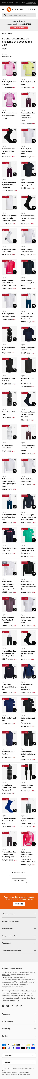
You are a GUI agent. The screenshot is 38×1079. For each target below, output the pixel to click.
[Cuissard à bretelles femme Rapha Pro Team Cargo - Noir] (9, 638)
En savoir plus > (31, 3)
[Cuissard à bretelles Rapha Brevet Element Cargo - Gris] (28, 805)
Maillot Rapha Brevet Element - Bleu (28, 348)
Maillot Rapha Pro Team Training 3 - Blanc (27, 151)
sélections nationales (24, 979)
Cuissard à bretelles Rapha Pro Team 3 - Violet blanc (9, 184)
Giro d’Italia (26, 991)
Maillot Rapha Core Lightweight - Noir (27, 183)
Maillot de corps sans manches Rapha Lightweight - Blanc (9, 218)
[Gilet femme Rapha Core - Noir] (9, 365)
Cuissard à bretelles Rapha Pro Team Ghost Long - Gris (9, 854)
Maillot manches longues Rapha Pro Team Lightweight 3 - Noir (28, 585)
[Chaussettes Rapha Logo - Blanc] (9, 236)
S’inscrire (19, 904)
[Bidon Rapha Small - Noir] (9, 334)
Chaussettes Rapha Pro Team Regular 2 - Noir (28, 653)
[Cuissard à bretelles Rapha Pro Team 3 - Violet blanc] (9, 169)
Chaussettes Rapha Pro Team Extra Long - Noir (28, 218)
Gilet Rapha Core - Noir (27, 379)
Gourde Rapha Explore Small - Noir (9, 786)
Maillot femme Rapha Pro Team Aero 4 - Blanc (28, 620)
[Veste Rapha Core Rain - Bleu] (28, 671)
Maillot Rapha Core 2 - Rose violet (9, 83)
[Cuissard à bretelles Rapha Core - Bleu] (28, 301)
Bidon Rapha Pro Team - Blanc (7, 446)
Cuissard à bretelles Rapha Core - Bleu (28, 315)
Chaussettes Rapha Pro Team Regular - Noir (9, 151)
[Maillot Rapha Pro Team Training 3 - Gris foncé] (28, 267)
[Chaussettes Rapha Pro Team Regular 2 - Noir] (28, 638)
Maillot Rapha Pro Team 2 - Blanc (27, 480)
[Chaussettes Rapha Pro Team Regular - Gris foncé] (28, 399)
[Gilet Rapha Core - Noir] (28, 365)
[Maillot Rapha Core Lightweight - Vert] (28, 535)
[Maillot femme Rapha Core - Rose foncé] (9, 100)
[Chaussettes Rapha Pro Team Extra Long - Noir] (28, 202)
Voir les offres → (19, 28)
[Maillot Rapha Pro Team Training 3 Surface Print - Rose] (9, 267)
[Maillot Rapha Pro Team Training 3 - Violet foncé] (9, 604)
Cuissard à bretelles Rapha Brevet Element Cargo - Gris (28, 820)
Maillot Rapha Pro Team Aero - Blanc (8, 315)
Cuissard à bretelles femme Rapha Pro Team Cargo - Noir (9, 653)
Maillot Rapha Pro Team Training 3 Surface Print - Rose (9, 282)
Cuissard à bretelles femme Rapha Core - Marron (28, 447)
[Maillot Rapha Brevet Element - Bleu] (28, 334)
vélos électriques (24, 982)
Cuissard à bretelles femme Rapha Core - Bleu (9, 517)
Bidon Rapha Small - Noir (9, 348)
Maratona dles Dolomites (20, 993)
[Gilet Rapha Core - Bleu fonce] (9, 738)
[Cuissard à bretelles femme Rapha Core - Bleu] (9, 501)
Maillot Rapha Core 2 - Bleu (9, 719)
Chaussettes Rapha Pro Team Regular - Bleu (9, 820)
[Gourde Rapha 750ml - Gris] (9, 398)
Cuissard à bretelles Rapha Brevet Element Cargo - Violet (28, 116)
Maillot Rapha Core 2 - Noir (28, 719)
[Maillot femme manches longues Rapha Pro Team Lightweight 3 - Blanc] (9, 568)
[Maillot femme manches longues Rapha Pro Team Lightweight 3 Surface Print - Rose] (28, 839)
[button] (35, 9)
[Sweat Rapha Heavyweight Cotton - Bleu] (9, 671)
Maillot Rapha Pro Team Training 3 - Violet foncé (8, 620)
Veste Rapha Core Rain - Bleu (27, 686)
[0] (31, 9)
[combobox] (19, 15)
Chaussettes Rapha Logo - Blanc (9, 250)
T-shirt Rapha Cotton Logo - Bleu (9, 549)
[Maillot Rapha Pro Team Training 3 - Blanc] (28, 135)
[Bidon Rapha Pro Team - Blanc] (9, 432)
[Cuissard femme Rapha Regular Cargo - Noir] (28, 738)
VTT (14, 982)
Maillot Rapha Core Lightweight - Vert (27, 549)
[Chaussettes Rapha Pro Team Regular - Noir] (9, 135)
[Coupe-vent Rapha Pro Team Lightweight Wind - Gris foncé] (28, 501)
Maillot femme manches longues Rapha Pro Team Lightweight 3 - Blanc (9, 585)
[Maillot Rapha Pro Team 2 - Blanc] (28, 466)
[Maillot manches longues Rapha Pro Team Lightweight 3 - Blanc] (9, 466)
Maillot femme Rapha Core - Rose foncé (9, 114)
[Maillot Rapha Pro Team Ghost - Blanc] (28, 236)
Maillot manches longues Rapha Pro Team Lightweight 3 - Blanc (9, 482)
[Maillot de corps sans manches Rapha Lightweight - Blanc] (9, 202)
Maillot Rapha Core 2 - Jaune (28, 83)
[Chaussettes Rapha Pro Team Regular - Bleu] (9, 805)
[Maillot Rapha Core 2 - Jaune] (28, 69)
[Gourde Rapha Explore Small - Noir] (9, 772)
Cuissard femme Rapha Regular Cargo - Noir (28, 754)
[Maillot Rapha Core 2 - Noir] (28, 705)
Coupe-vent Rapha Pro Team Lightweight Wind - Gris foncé (28, 517)
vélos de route (7, 982)
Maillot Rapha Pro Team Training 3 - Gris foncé (28, 282)
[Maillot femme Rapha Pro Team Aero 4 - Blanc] (28, 604)
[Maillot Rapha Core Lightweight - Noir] (28, 169)
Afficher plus (19, 880)
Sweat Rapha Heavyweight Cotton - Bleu (9, 686)
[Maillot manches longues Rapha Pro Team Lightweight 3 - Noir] (28, 568)
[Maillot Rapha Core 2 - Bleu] (9, 705)
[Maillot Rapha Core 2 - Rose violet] (9, 68)
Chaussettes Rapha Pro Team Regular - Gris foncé (28, 414)
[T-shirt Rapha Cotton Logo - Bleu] (9, 535)
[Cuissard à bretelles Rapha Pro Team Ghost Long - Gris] (9, 839)
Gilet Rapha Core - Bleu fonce (8, 752)
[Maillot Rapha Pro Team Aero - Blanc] (9, 300)
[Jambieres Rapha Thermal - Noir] (28, 772)
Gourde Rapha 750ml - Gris (9, 413)
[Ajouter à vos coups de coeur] (14, 63)
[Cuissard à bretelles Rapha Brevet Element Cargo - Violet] (28, 100)
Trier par (4, 54)
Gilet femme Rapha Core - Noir (8, 379)
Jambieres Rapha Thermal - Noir (27, 786)
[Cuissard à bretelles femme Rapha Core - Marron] (28, 432)
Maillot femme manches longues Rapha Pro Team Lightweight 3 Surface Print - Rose (28, 857)
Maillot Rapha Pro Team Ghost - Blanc (27, 250)
